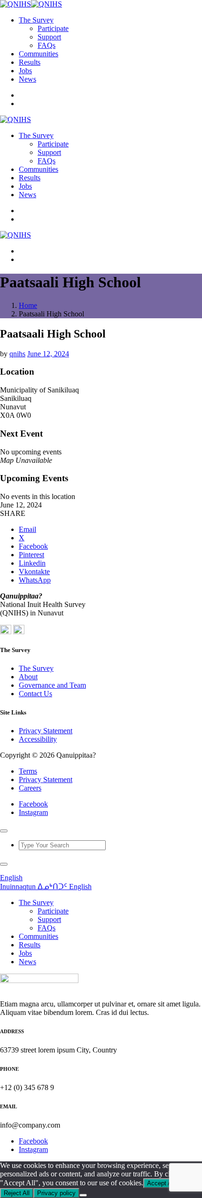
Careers (30, 788)
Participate (53, 28)
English (11, 878)
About (28, 677)
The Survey (36, 668)
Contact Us (35, 694)
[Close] (4, 830)
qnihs (17, 354)
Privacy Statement (45, 731)
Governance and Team (52, 685)
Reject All (17, 1193)
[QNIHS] (31, 4)
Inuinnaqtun (19, 887)
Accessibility (38, 739)
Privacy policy (56, 1193)
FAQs (46, 45)
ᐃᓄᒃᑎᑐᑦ (53, 887)
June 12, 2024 (48, 354)
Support (49, 37)
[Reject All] (83, 1195)
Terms (28, 771)
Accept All (161, 1183)
